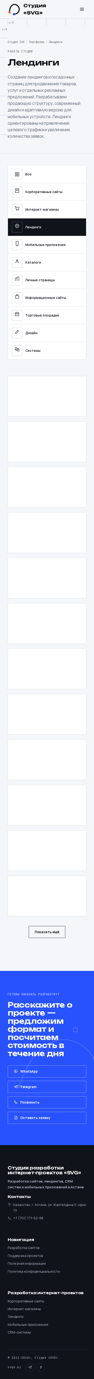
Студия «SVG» (34, 9)
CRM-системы (19, 1332)
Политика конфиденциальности (34, 1271)
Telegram (28, 1086)
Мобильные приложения (45, 245)
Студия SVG (16, 42)
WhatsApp (29, 1071)
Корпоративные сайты (43, 192)
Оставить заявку (35, 1117)
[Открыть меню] (82, 9)
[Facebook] (41, 1367)
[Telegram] (30, 1367)
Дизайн (31, 333)
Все (28, 174)
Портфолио (36, 42)
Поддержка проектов (25, 1255)
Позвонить (29, 1102)
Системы (32, 350)
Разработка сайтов (23, 1247)
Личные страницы (40, 280)
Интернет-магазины (42, 209)
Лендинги (33, 227)
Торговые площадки (42, 315)
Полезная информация (27, 1263)
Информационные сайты (45, 298)
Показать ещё (47, 932)
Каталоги (33, 262)
